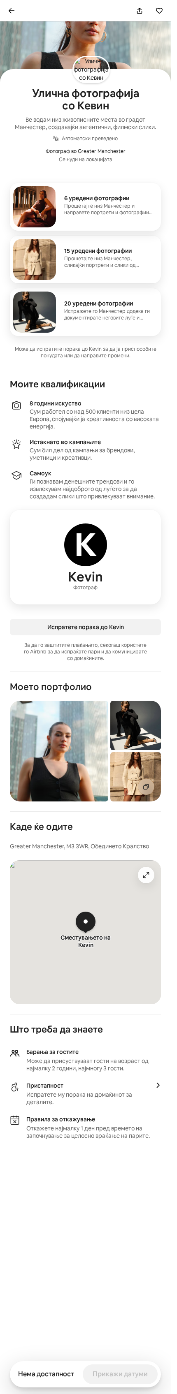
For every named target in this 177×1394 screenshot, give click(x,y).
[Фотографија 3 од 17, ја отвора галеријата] (135, 776)
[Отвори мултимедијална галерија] (146, 786)
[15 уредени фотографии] (85, 259)
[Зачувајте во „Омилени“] (159, 10)
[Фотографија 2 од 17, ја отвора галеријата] (135, 725)
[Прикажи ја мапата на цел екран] (146, 875)
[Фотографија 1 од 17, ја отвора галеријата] (59, 751)
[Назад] (11, 10)
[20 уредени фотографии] (85, 312)
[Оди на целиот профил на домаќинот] (85, 557)
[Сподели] (139, 10)
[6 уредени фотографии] (85, 207)
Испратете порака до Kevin (85, 627)
